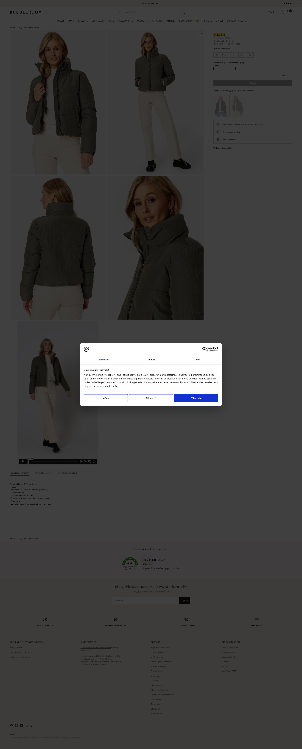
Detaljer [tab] (151, 359)
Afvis (106, 398)
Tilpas (149, 398)
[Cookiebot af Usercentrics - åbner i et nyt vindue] (204, 349)
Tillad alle (196, 398)
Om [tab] (198, 359)
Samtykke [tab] (103, 359)
